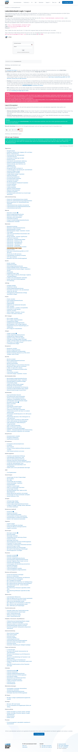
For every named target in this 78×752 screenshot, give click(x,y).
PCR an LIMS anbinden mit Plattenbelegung (17, 421)
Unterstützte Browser (12, 156)
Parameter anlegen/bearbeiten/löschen (16, 558)
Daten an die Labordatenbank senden (15, 601)
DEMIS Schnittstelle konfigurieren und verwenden (18, 431)
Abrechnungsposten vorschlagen (14, 550)
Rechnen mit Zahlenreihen (13, 576)
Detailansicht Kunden (12, 264)
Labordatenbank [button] (17, 2)
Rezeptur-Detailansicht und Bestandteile (16, 351)
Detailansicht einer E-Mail (13, 273)
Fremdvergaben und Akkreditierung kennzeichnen (18, 564)
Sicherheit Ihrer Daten (12, 70)
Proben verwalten (11, 299)
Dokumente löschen (11, 643)
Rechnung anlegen (11, 534)
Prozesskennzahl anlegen (13, 179)
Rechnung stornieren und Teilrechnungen (16, 547)
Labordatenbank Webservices (14, 596)
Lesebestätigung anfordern (13, 639)
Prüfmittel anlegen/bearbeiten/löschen (16, 673)
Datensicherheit (62, 744)
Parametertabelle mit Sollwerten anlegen (16, 381)
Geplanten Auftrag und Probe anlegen (15, 337)
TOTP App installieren (12, 256)
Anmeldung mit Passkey (32, 85)
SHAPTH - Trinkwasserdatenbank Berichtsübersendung (19, 429)
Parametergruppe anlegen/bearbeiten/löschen (17, 559)
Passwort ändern (11, 249)
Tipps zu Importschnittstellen (13, 425)
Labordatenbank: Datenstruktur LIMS (15, 457)
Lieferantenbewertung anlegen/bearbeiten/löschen (18, 206)
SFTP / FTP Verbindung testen (14, 408)
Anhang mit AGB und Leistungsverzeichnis (16, 526)
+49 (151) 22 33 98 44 (46, 747)
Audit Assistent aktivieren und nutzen (15, 451)
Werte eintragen (10, 302)
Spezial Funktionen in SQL (13, 496)
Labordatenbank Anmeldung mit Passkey (16, 255)
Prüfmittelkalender (11, 683)
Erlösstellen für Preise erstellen (14, 543)
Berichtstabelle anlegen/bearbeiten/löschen (17, 378)
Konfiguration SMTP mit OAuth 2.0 (15, 168)
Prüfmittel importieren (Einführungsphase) (16, 674)
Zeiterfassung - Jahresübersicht (14, 243)
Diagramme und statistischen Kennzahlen (16, 304)
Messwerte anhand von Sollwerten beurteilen (17, 624)
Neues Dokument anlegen (13, 633)
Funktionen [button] (26, 2)
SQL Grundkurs (10, 478)
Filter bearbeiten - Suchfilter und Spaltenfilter (17, 307)
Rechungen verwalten (12, 533)
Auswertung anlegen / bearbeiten (14, 483)
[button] (60, 2)
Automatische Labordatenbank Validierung (17, 161)
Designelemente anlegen (12, 321)
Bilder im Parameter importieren (14, 426)
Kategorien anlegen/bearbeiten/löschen (16, 162)
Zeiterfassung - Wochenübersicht (14, 242)
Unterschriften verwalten (12, 372)
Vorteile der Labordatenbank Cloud (15, 463)
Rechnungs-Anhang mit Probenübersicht (16, 659)
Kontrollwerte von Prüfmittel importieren (16, 677)
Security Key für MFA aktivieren (19, 78)
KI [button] (31, 2)
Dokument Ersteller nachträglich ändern (16, 642)
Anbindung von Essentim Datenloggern (16, 428)
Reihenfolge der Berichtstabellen (14, 385)
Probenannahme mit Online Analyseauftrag (17, 516)
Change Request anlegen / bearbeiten (15, 174)
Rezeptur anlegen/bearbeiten (13, 349)
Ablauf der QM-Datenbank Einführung (15, 458)
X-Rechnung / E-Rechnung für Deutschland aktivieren (19, 544)
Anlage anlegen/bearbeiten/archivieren (16, 334)
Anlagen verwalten (11, 333)
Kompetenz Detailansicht (12, 437)
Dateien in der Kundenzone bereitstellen (16, 519)
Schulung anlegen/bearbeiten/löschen (15, 691)
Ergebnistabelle (10, 303)
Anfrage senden (39, 734)
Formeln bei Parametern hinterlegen (15, 574)
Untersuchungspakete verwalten (14, 568)
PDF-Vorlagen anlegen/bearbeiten (14, 319)
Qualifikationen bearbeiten (13, 439)
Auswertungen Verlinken (12, 488)
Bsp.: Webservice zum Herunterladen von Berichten (18, 602)
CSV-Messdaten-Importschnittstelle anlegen (17, 400)
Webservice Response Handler (14, 614)
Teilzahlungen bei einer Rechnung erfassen (17, 537)
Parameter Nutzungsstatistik (13, 562)
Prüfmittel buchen (11, 682)
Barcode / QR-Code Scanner (13, 704)
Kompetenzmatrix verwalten (13, 436)
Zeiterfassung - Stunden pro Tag (14, 241)
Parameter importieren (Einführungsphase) (17, 460)
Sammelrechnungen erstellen (13, 546)
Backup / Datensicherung (13, 153)
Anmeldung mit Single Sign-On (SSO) (19, 90)
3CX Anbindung (10, 280)
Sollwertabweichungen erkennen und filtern (17, 625)
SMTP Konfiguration (11, 166)
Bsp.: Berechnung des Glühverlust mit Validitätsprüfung (19, 581)
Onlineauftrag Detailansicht (13, 177)
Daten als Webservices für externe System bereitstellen (19, 598)
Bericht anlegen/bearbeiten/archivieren (16, 360)
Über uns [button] (54, 2)
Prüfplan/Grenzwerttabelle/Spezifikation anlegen (18, 621)
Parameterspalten (11, 484)
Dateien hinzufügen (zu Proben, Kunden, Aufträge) (18, 711)
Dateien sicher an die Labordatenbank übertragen (18, 467)
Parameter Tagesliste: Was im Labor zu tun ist (17, 561)
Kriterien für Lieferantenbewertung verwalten (17, 199)
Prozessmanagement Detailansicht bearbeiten (17, 182)
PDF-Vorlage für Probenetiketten (14, 328)
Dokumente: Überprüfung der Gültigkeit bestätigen (18, 644)
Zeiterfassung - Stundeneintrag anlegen (16, 239)
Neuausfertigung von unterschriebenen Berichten (18, 364)
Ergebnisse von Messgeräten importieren (16, 399)
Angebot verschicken (12, 528)
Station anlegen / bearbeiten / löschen (16, 312)
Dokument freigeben (11, 637)
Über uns (24, 745)
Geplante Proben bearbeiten (13, 190)
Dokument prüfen (11, 636)
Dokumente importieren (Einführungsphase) (17, 640)
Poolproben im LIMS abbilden (14, 309)
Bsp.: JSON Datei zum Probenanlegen (15, 605)
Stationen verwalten (11, 310)
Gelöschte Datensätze (12, 175)
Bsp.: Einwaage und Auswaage (14, 580)
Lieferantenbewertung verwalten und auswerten (18, 205)
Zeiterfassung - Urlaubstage (13, 245)
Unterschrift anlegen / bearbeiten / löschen (17, 373)
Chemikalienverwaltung (12, 218)
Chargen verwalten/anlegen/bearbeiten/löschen (18, 220)
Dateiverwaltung (11, 716)
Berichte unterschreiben (12, 363)
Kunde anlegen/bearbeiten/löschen (15, 266)
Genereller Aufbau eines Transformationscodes (18, 610)
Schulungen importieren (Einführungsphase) (17, 692)
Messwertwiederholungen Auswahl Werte (16, 390)
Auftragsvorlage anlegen (12, 501)
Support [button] (48, 2)
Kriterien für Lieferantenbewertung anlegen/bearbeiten (19, 200)
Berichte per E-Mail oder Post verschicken (16, 366)
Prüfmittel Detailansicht (12, 672)
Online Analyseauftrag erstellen (14, 514)
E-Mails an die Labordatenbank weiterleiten (17, 277)
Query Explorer (10, 446)
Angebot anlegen (11, 523)
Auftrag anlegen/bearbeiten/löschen (15, 288)
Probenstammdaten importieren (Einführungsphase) (19, 461)
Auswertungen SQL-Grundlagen (14, 481)
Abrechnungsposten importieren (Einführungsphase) (19, 541)
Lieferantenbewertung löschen (14, 208)
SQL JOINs (9, 480)
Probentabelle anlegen (12, 382)
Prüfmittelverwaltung (12, 670)
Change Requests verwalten (13, 172)
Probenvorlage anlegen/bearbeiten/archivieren (17, 504)
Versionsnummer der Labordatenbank (15, 155)
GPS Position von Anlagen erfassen (15, 342)
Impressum (24, 747)
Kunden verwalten (11, 263)
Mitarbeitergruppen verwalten (14, 229)
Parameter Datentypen (12, 565)
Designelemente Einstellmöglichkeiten (15, 322)
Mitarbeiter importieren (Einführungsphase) (17, 258)
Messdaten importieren (12, 402)
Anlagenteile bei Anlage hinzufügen (15, 336)
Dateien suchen (10, 717)
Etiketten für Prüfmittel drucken (14, 679)
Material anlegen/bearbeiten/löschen (15, 214)
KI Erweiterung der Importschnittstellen (16, 396)
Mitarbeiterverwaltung (12, 226)
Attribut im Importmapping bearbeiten (15, 397)
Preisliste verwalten (11, 538)
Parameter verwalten (12, 555)
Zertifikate (9, 370)
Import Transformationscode (13, 616)
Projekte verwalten (11, 185)
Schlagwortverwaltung (12, 191)
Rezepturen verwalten (12, 348)
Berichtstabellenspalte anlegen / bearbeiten (17, 380)
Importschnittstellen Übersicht (14, 395)
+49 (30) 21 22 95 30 (46, 745)
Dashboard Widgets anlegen (13, 171)
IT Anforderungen (11, 649)
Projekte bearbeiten (11, 187)
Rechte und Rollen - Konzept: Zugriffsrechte (17, 236)
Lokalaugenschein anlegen (13, 343)
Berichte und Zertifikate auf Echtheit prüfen (17, 369)
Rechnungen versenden (12, 535)
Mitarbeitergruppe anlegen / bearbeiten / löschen (18, 230)
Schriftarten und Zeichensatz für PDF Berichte (17, 387)
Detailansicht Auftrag (12, 287)
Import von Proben (11, 403)
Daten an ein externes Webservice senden (16, 599)
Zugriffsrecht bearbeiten (12, 238)
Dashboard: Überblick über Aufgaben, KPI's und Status (19, 152)
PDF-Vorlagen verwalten (12, 318)
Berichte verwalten (11, 359)
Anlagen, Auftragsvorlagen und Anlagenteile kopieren (19, 340)
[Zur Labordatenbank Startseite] (7, 2)
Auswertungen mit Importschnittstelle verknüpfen (18, 494)
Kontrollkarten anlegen (12, 676)
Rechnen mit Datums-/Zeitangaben (15, 579)
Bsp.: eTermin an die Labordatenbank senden (17, 604)
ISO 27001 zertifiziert (63, 745)
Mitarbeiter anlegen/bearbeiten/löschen (16, 227)
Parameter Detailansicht (12, 556)
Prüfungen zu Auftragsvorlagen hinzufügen (17, 339)
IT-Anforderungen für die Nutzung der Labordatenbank (19, 169)
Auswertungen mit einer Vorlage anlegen (16, 477)
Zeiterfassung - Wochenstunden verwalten (16, 246)
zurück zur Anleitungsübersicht (13, 7)
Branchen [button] (41, 2)
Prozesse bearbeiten (11, 184)
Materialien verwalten (12, 212)
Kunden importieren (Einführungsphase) (16, 279)
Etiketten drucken (11, 159)
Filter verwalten (10, 306)
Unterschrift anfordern (12, 362)
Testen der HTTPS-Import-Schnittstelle (16, 409)
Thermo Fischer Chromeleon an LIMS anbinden (17, 419)
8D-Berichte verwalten (12, 181)
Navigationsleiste (11, 150)
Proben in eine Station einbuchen (14, 313)
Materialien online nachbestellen (14, 217)
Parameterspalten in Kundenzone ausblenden (17, 517)
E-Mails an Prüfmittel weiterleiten (14, 680)
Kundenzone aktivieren (12, 513)
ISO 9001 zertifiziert (63, 747)
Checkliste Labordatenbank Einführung (16, 456)
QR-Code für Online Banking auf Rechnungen (17, 549)
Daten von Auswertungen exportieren (15, 487)
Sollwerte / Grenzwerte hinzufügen (15, 622)
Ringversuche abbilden (12, 566)
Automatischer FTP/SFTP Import (14, 406)
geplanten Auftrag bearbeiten (14, 188)
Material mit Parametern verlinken (14, 215)
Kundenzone (10, 511)
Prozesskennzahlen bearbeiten (14, 178)
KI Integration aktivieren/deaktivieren (15, 443)
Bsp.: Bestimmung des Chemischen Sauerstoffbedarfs (19, 583)
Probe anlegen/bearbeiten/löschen (15, 300)
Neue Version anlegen (12, 634)
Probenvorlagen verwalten (13, 502)
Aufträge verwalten (11, 285)
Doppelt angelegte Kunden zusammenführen (17, 267)
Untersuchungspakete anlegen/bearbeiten (16, 569)
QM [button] (35, 2)
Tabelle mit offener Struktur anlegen (15, 384)
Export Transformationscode (13, 613)
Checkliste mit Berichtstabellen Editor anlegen (17, 388)
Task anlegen (10, 232)
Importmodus (10, 405)
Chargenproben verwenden (13, 221)
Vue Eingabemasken (11, 472)
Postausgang (10, 272)
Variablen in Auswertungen (13, 486)
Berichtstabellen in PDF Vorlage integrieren (17, 324)
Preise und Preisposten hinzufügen (15, 525)
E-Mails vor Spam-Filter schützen (14, 367)
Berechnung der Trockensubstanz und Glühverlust (18, 577)
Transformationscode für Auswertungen (16, 612)
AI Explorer (9, 445)
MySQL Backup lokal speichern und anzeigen (17, 493)
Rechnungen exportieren (12, 540)
